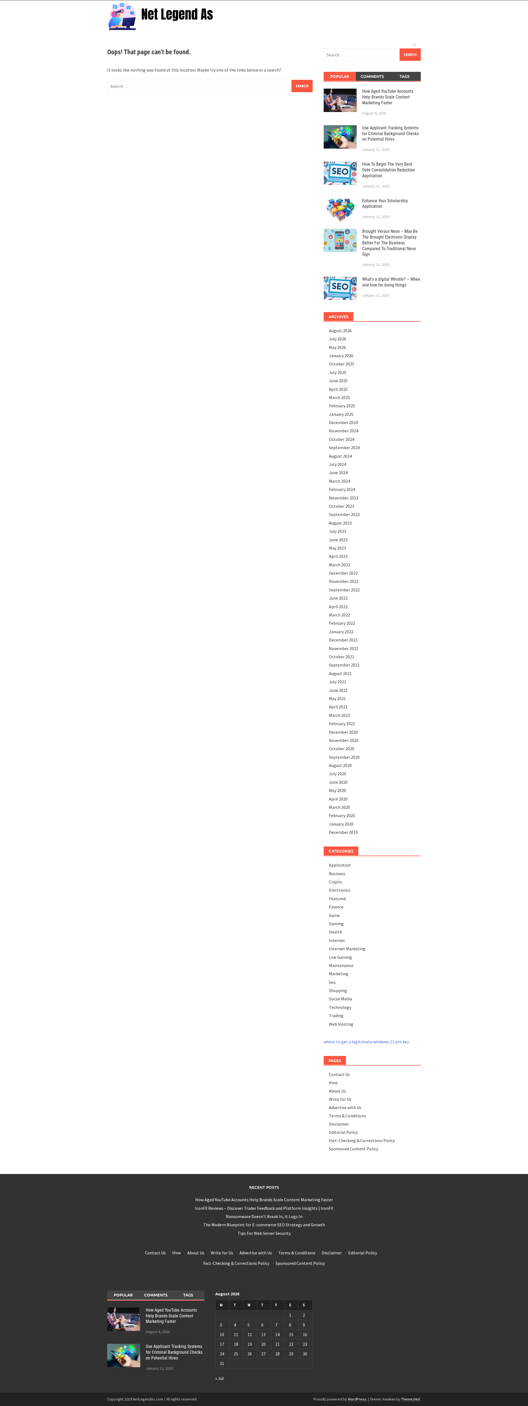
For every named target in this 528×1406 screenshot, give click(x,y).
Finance (336, 907)
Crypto (335, 881)
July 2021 (337, 681)
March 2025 (339, 397)
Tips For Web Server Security (264, 1233)
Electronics (339, 890)
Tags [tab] (404, 76)
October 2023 (341, 506)
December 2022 (343, 573)
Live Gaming (340, 957)
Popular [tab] (339, 76)
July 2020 (337, 773)
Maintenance (341, 965)
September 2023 (344, 514)
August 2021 (340, 673)
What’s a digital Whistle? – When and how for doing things (391, 282)
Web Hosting (341, 1024)
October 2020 (341, 748)
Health (335, 932)
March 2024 (339, 481)
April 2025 (338, 389)
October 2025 (341, 364)
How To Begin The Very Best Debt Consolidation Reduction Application (388, 170)
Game (334, 915)
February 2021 (342, 723)
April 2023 (338, 556)
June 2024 (338, 472)
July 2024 (337, 464)
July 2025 (337, 372)
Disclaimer (339, 1124)
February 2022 (342, 623)
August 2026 (340, 330)
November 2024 (343, 430)
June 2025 (338, 380)
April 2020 (338, 799)
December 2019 (343, 832)
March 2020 (339, 807)
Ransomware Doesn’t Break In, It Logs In (264, 1216)
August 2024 (340, 456)
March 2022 (339, 615)
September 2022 (344, 590)
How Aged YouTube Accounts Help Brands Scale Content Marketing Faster (387, 97)
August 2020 (340, 765)
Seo (332, 982)
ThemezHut (410, 1399)
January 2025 (341, 414)
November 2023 (343, 498)
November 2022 (343, 581)
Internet (337, 940)
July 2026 (337, 339)
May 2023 (337, 548)
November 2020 (343, 740)
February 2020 (342, 815)
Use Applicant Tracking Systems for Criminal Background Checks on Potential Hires (390, 133)
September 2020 (344, 757)
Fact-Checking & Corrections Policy (362, 1140)
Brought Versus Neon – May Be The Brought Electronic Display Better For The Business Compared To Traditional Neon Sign (390, 243)
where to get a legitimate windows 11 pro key (366, 1041)
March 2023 (339, 564)
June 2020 (338, 782)
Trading (336, 1015)
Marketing (338, 973)
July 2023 (337, 531)
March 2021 (339, 715)
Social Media (340, 998)
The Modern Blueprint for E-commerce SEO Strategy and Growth (264, 1224)
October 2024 (341, 439)
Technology (340, 1007)
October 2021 (341, 656)
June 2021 (338, 690)
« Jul (219, 1378)
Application (340, 865)
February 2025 (342, 405)
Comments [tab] (372, 76)
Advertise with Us (345, 1107)
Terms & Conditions (347, 1115)
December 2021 (343, 640)
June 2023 (338, 539)
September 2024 (344, 447)
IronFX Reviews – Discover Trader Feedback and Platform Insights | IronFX (264, 1208)
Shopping (338, 990)
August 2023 (340, 523)
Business (337, 873)
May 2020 (337, 790)
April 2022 (338, 606)
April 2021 (338, 706)
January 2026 (341, 355)
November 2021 (343, 648)
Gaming (336, 923)
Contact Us (339, 1074)
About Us (337, 1091)
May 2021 (337, 698)
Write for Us (340, 1099)
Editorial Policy (343, 1132)
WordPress (357, 1399)
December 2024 (343, 422)
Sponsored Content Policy (353, 1148)
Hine (333, 1082)
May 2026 (337, 347)
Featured (337, 898)
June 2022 (338, 598)
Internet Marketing (347, 948)
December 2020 (343, 732)
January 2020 (341, 824)
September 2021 (344, 665)
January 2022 (341, 631)
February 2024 (342, 489)
